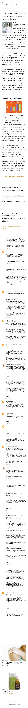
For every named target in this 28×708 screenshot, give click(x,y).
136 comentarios (10, 667)
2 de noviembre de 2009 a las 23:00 (17, 567)
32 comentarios (10, 693)
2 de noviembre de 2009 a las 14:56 (18, 467)
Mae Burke (18, 704)
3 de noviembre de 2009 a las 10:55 (17, 608)
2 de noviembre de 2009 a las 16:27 (16, 480)
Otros (7, 228)
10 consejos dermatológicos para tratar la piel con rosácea (12, 663)
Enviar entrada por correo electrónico (14, 226)
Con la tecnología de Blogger (15, 701)
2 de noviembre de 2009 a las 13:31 (17, 376)
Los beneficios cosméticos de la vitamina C (12, 181)
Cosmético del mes (8, 691)
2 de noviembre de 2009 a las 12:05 (14, 344)
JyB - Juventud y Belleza (9, 4)
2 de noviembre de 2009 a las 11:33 (15, 266)
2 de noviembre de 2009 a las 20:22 (17, 493)
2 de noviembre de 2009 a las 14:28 (14, 446)
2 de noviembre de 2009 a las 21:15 (17, 515)
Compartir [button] (4, 226)
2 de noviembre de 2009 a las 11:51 (14, 291)
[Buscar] (25, 2)
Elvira (7, 592)
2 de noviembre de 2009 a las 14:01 (17, 433)
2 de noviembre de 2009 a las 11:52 (17, 299)
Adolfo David (9, 364)
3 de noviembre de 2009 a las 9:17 (15, 592)
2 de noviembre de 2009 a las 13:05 (18, 364)
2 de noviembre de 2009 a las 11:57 (13, 321)
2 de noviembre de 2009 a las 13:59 (13, 402)
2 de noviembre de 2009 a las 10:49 (17, 234)
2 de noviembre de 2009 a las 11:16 (14, 251)
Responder (8, 248)
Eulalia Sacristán (9, 320)
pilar (7, 251)
